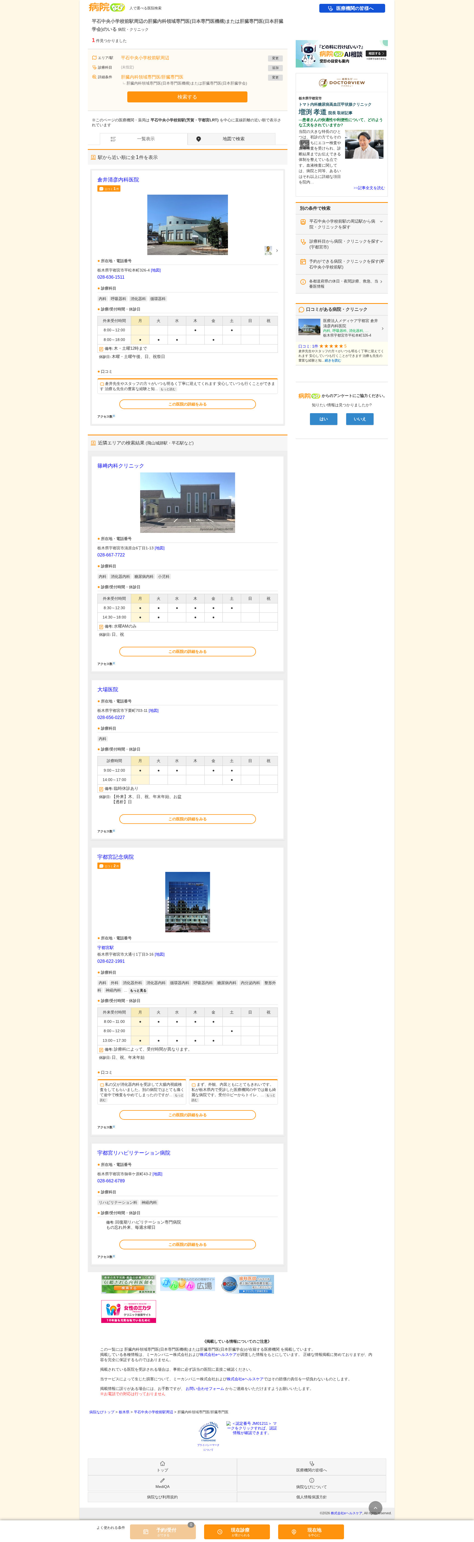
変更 (275, 58)
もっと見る (138, 990)
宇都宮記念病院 (115, 857)
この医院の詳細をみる (187, 404)
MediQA (163, 1486)
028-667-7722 (111, 555)
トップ (162, 1470)
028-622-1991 (111, 961)
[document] (187, 297)
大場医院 (107, 689)
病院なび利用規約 (162, 1497)
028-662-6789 (111, 1181)
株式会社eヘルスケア (218, 1354)
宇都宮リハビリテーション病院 (133, 1153)
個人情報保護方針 (311, 1497)
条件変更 (375, 1508)
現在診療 (240, 1530)
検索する (187, 97)
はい (324, 419)
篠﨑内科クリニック (120, 466)
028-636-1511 (111, 277)
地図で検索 (234, 138)
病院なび (107, 5)
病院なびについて (311, 1487)
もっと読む (168, 389)
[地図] (156, 270)
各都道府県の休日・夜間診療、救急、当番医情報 (343, 284)
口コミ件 (112, 188)
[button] (304, 144)
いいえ (360, 419)
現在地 (314, 1530)
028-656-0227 (111, 717)
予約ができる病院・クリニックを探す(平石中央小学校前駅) (347, 264)
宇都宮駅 (105, 947)
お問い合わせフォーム (205, 1388)
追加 (275, 68)
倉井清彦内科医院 (118, 180)
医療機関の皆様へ (355, 8)
